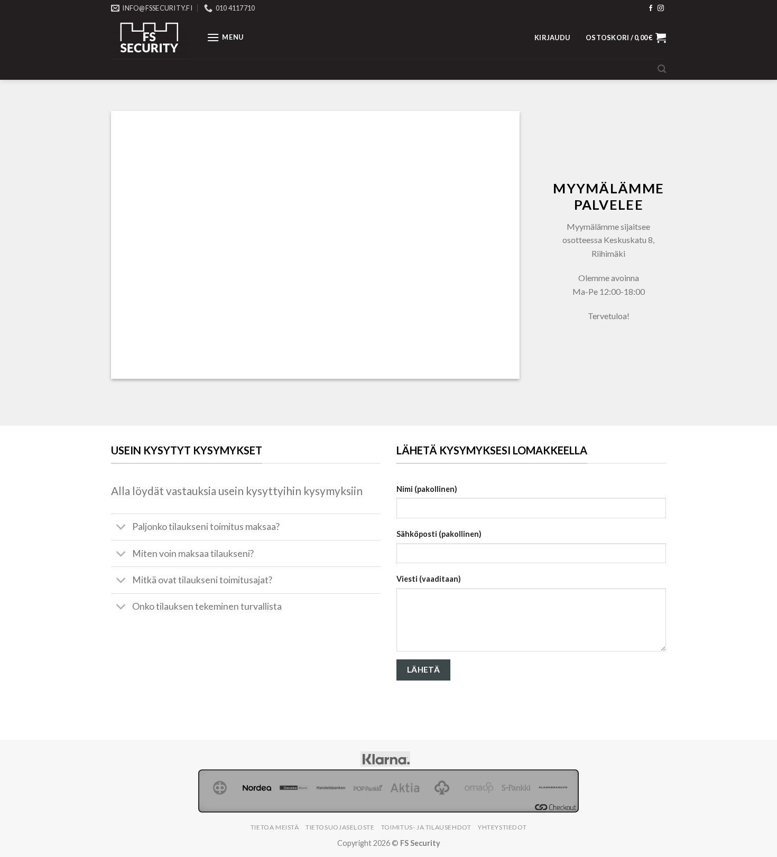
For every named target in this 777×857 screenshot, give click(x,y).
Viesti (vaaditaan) (428, 578)
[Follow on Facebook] (651, 8)
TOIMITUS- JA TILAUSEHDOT (426, 827)
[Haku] (662, 69)
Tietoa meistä (275, 827)
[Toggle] (121, 528)
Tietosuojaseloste (340, 827)
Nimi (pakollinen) (426, 489)
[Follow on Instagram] (661, 8)
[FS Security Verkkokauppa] (151, 37)
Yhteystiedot (502, 827)
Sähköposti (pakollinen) (439, 533)
